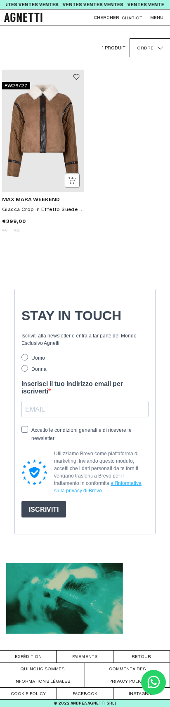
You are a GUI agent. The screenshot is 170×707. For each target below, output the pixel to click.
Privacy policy (127, 681)
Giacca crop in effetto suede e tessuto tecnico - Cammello (43, 209)
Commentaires (127, 669)
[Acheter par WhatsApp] (153, 692)
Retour (141, 656)
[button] (157, 17)
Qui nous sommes (42, 669)
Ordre (145, 48)
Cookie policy (28, 693)
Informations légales (42, 681)
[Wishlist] (76, 77)
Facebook (85, 693)
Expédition (28, 656)
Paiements (84, 656)
